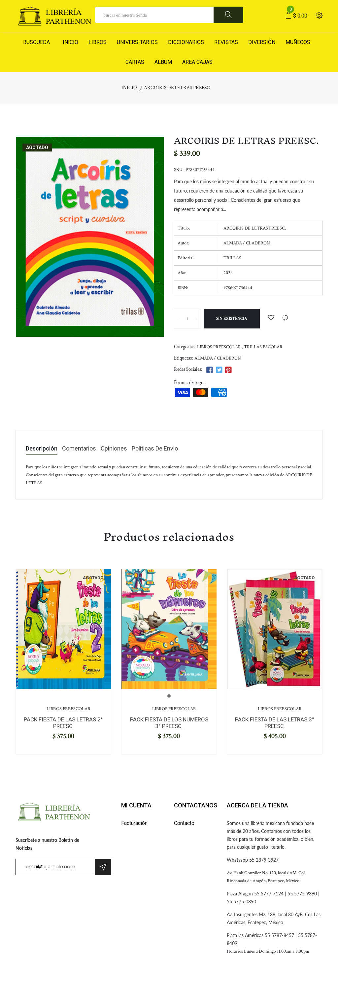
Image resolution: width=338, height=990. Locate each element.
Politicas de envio (155, 449)
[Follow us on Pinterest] (228, 370)
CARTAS (134, 62)
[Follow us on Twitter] (218, 370)
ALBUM (163, 62)
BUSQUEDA (36, 42)
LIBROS (97, 42)
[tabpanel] (63, 629)
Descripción (41, 449)
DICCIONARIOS (186, 42)
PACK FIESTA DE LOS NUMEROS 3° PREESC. (169, 722)
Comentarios (79, 449)
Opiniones (114, 449)
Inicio (129, 88)
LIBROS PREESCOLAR (219, 347)
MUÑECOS (298, 42)
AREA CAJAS (197, 62)
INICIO (69, 42)
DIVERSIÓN (261, 42)
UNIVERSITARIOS (137, 42)
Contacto (184, 823)
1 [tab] (169, 696)
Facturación (134, 823)
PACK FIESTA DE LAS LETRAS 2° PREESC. (63, 722)
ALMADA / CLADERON (217, 358)
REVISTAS (226, 42)
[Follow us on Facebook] (209, 370)
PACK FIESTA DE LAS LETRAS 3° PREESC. (274, 722)
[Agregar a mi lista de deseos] (271, 318)
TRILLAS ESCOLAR (263, 347)
